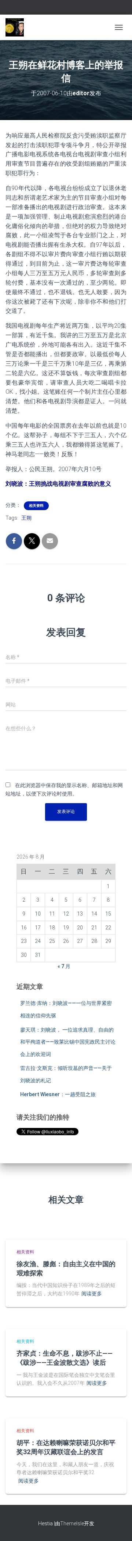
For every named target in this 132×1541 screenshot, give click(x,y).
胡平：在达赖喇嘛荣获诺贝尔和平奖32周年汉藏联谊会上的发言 (65, 1447)
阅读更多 (91, 1294)
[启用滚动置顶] (117, 1526)
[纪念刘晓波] (17, 27)
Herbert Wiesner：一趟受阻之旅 (58, 1094)
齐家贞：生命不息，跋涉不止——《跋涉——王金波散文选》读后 (64, 1358)
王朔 (26, 518)
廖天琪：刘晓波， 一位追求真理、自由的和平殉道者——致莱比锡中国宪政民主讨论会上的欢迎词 (67, 1042)
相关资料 (36, 506)
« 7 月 (64, 966)
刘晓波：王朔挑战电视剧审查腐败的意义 (58, 483)
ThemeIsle (72, 1523)
